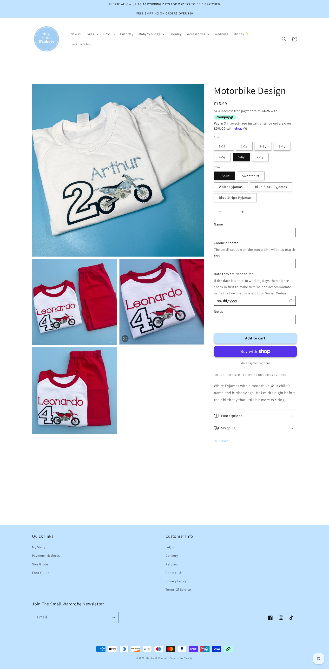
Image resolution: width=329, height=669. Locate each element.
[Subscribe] (113, 617)
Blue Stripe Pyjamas (235, 197)
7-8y (260, 157)
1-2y (244, 146)
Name (218, 224)
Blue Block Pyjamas (271, 187)
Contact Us (174, 572)
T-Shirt (224, 176)
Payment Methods (46, 555)
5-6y (241, 157)
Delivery (171, 555)
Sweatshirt (251, 176)
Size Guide (40, 564)
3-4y (282, 146)
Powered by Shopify (181, 658)
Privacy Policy (175, 581)
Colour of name (226, 243)
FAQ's (169, 547)
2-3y (263, 146)
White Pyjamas (231, 187)
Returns (171, 564)
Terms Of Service (178, 589)
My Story (38, 547)
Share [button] (223, 441)
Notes (218, 311)
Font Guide (40, 572)
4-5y (222, 157)
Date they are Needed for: (234, 274)
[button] (92, 34)
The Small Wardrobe (157, 658)
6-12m (224, 146)
